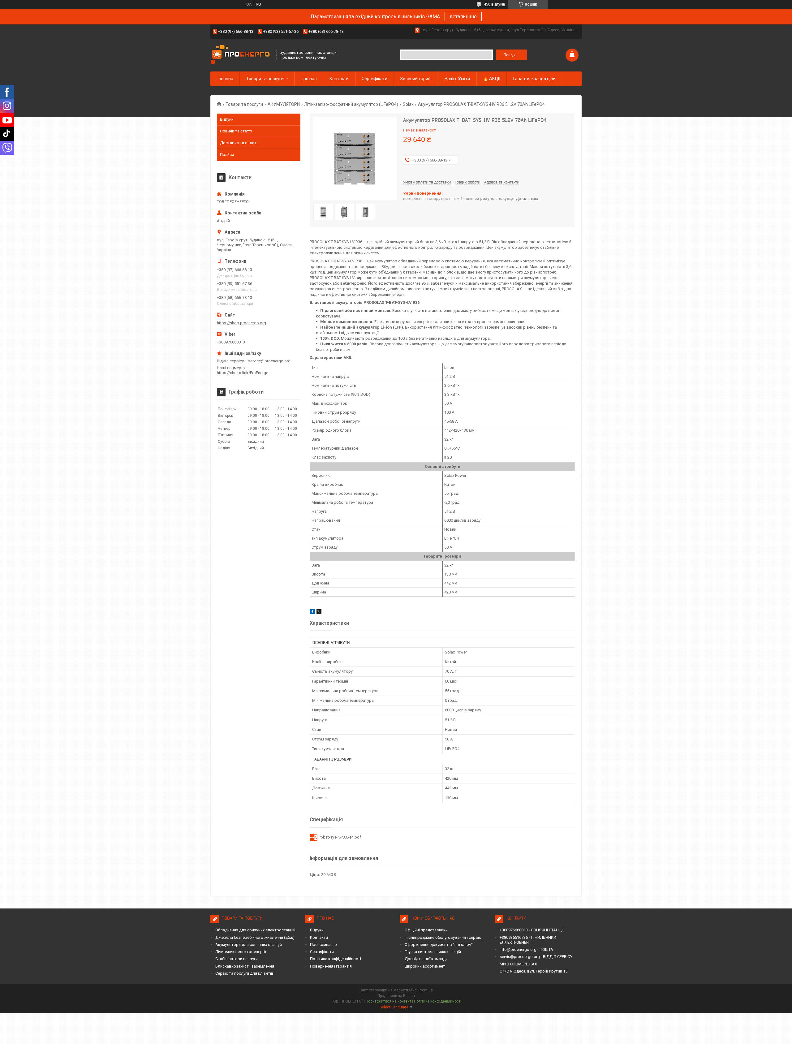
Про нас (308, 78)
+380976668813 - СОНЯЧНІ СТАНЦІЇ (531, 930)
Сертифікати (374, 78)
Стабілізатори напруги (236, 958)
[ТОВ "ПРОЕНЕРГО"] (241, 55)
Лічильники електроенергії (240, 951)
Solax (408, 104)
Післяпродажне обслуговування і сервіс (443, 937)
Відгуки (227, 119)
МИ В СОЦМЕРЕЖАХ (518, 964)
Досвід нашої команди (426, 958)
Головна (225, 78)
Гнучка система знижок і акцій (433, 951)
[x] (318, 612)
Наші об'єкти (457, 78)
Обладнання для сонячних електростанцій (255, 930)
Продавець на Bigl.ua (396, 996)
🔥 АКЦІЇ (491, 78)
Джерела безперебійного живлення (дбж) (255, 937)
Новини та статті (236, 131)
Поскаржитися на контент (388, 1001)
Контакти (339, 78)
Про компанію (323, 944)
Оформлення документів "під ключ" (439, 944)
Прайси (227, 154)
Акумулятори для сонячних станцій (248, 944)
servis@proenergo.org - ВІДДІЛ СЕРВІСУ (536, 956)
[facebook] (312, 612)
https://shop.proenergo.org (241, 323)
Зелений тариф (416, 78)
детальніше (463, 16)
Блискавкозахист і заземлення (244, 966)
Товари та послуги (265, 78)
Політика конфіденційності (335, 958)
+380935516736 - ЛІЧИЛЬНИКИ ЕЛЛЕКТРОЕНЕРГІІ (528, 940)
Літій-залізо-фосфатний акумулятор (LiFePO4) (351, 104)
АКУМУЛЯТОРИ (284, 104)
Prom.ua (426, 990)
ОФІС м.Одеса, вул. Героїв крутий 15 (533, 971)
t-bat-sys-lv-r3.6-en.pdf (341, 837)
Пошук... (511, 55)
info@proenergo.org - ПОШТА (526, 949)
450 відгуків (494, 4)
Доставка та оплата (239, 142)
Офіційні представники (426, 930)
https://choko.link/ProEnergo (243, 372)
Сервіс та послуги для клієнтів (244, 973)
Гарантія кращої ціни (534, 78)
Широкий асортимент (425, 966)
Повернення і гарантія (331, 966)
